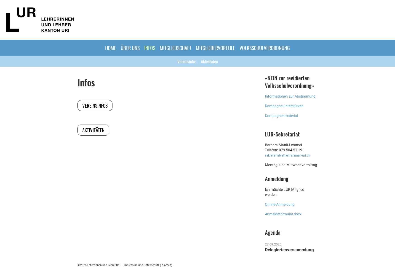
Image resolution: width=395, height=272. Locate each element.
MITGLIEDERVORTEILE (215, 47)
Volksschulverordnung (265, 47)
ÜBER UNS (130, 47)
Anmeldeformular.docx (283, 214)
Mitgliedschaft (175, 47)
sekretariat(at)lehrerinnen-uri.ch (287, 155)
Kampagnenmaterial (281, 116)
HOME (110, 47)
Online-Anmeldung (280, 204)
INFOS (149, 47)
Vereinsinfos (186, 61)
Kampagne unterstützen (284, 106)
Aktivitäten (209, 61)
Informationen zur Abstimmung (290, 96)
